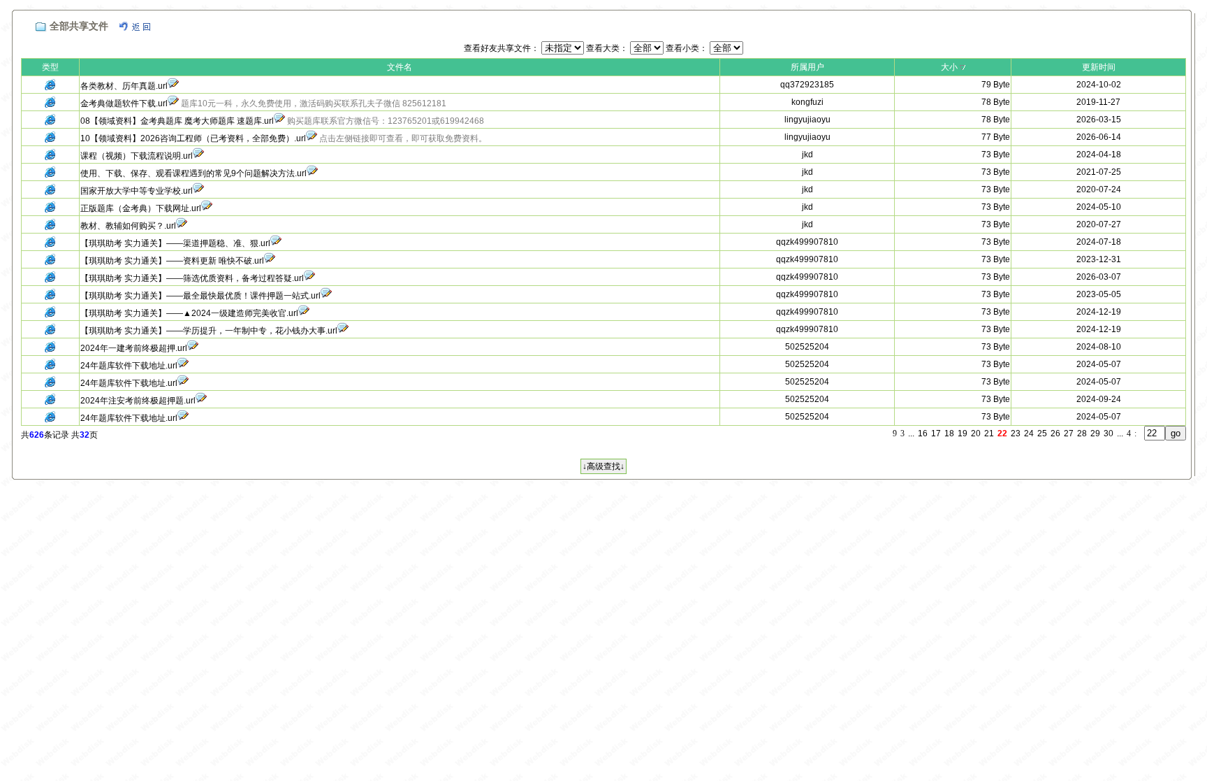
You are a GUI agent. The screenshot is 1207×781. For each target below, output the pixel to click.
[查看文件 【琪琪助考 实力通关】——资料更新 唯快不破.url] (269, 261)
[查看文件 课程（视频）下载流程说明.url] (198, 156)
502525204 (807, 347)
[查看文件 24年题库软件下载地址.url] (183, 366)
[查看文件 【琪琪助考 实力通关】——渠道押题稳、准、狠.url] (275, 243)
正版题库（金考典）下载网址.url (140, 208)
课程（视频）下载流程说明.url (136, 156)
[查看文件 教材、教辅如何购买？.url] (181, 226)
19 (962, 433)
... (911, 433)
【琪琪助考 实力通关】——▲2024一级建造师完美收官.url (189, 313)
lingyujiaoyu (807, 119)
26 (1055, 433)
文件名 (399, 67)
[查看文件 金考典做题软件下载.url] (173, 103)
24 (1029, 433)
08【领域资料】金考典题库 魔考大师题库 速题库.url (177, 121)
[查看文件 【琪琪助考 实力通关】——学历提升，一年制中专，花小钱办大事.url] (343, 331)
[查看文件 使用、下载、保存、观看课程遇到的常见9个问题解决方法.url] (312, 173)
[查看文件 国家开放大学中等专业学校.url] (198, 191)
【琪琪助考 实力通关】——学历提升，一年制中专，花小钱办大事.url (208, 331)
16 (923, 433)
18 (949, 433)
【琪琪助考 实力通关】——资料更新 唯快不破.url (172, 261)
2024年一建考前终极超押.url (133, 348)
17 (936, 433)
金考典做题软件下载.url (124, 103)
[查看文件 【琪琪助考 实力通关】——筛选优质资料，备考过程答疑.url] (309, 278)
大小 (949, 67)
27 (1069, 433)
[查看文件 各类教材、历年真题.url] (173, 86)
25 (1042, 433)
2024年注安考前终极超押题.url (138, 401)
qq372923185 (807, 84)
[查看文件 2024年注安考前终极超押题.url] (201, 401)
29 (1095, 433)
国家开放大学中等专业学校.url (136, 191)
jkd (807, 154)
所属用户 (807, 67)
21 (989, 433)
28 (1082, 433)
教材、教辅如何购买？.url (128, 226)
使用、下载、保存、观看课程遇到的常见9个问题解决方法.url (193, 173)
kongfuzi (807, 102)
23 (1016, 433)
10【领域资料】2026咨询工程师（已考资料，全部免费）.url (193, 138)
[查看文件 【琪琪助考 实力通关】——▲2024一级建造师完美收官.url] (303, 313)
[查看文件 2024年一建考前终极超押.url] (192, 348)
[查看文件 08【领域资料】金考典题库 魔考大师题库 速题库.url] (279, 121)
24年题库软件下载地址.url (128, 366)
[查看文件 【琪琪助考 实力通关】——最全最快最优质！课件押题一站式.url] (326, 296)
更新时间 (1098, 67)
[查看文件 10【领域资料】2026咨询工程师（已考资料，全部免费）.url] (311, 138)
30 (1108, 433)
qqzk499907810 (807, 242)
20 (976, 433)
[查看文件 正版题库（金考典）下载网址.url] (206, 208)
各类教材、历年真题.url (124, 86)
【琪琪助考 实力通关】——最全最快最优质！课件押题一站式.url (200, 296)
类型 (50, 67)
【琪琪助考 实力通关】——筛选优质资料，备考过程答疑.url (192, 278)
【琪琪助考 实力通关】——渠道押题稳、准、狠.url (175, 243)
